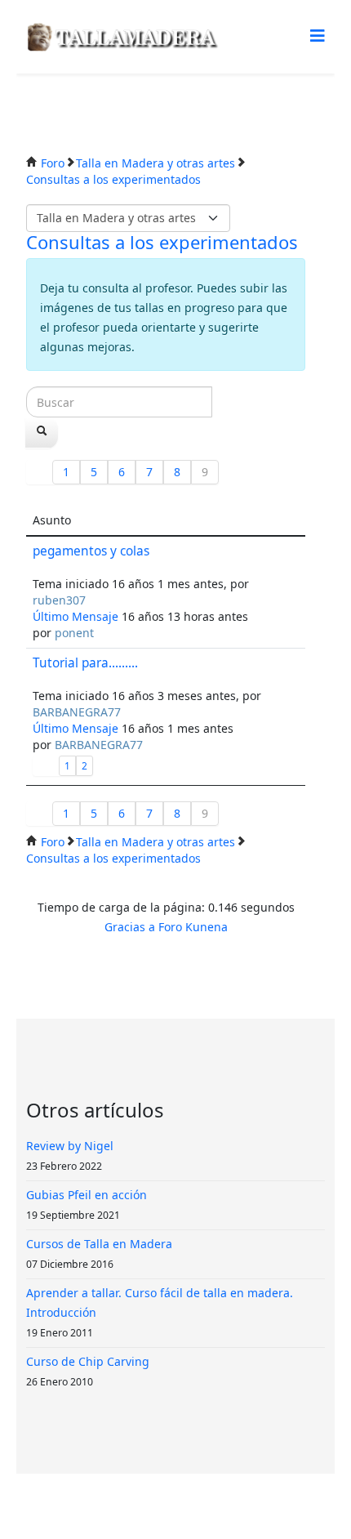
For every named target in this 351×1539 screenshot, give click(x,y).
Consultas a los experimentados (162, 242)
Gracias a (129, 927)
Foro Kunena (193, 927)
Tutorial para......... (85, 662)
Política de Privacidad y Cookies (182, 1506)
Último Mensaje (75, 616)
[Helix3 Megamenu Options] (317, 35)
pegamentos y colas (91, 551)
